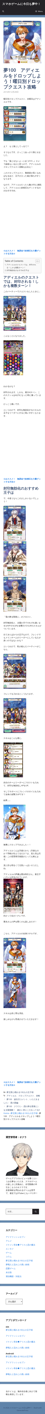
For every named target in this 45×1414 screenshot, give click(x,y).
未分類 (9, 1272)
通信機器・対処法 (13, 1276)
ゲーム (9, 1252)
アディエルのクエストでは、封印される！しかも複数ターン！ (21, 266)
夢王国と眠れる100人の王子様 (20, 1092)
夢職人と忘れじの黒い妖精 (17, 1264)
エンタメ (10, 1248)
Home (6, 1113)
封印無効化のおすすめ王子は (18, 270)
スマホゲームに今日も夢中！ (21, 4)
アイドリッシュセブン (15, 1237)
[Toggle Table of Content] (36, 261)
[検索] (35, 1211)
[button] (3, 11)
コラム (9, 1256)
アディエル (11, 1095)
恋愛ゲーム (11, 1268)
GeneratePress (22, 1410)
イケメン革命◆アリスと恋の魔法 (20, 1244)
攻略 (38, 1095)
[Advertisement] (22, 220)
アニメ (9, 1240)
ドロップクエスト (26, 1095)
